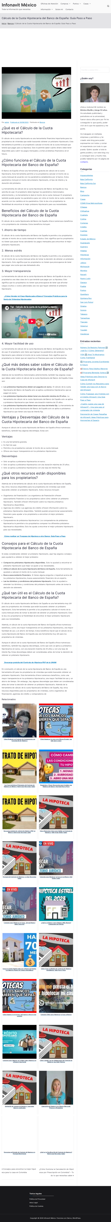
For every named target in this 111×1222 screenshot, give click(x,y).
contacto (84, 162)
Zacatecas (84, 334)
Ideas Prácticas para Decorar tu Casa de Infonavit (93, 378)
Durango (83, 235)
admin (7, 122)
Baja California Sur (88, 183)
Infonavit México (19, 5)
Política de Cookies (36, 1206)
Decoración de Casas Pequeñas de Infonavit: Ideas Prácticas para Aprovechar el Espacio (94, 417)
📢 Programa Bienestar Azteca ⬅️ (94, 373)
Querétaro (84, 294)
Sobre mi (59, 9)
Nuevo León (85, 278)
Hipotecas (84, 255)
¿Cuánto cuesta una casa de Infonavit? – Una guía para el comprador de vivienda (92, 407)
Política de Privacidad (37, 1199)
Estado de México (87, 239)
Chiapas (83, 207)
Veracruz (84, 326)
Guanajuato (85, 243)
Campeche (84, 195)
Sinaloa (83, 306)
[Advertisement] (55, 44)
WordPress (76, 1218)
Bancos (42, 122)
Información (46, 9)
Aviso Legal (33, 1202)
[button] (69, 3)
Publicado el (19, 122)
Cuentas (83, 231)
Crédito (83, 227)
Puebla (83, 286)
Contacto (69, 9)
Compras (64, 4)
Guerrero (84, 247)
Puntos (76, 4)
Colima (83, 219)
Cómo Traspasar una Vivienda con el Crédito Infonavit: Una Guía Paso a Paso (94, 397)
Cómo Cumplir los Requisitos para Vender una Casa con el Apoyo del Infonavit (94, 387)
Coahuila (84, 215)
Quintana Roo (86, 298)
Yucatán (83, 330)
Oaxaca (83, 282)
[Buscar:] (94, 70)
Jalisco (83, 263)
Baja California (86, 179)
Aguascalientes (86, 175)
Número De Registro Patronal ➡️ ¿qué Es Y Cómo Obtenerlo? (94, 349)
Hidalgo (83, 251)
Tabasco (83, 314)
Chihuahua (84, 211)
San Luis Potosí (86, 302)
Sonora (83, 310)
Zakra (69, 1218)
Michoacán (84, 266)
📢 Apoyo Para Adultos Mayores (94, 369)
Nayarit (83, 274)
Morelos (83, 270)
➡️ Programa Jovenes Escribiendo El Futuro (94, 363)
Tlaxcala (83, 322)
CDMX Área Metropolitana (91, 203)
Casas (86, 4)
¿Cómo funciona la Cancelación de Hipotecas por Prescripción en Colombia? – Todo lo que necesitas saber (56, 1172)
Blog (82, 191)
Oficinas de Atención (49, 4)
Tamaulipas (85, 318)
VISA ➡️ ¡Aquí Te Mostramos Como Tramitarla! (92, 356)
